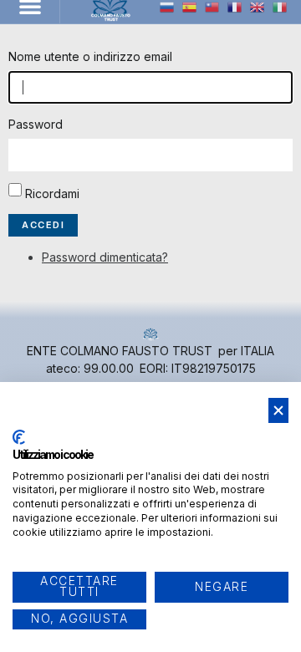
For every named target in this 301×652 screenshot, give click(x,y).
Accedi (43, 225)
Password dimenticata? (105, 257)
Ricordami (52, 193)
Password (35, 124)
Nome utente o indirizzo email (90, 56)
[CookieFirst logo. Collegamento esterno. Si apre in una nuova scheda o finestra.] (19, 437)
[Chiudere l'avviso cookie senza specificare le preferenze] (278, 411)
